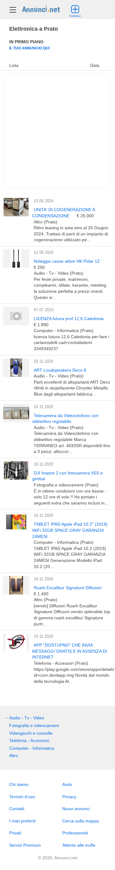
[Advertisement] (57, 131)
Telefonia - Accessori (29, 740)
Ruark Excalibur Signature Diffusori (68, 587)
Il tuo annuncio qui (29, 48)
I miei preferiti (22, 820)
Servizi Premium (25, 845)
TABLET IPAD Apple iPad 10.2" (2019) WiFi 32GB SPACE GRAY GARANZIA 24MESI (70, 530)
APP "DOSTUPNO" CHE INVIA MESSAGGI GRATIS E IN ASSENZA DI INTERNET (69, 651)
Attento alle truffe (78, 845)
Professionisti (75, 832)
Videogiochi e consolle (30, 733)
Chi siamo (19, 784)
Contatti (16, 808)
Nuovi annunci (76, 808)
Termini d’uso (22, 796)
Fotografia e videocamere (34, 725)
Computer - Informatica (31, 748)
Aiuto (67, 784)
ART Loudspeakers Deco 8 (60, 370)
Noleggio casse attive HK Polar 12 (67, 261)
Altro (13, 755)
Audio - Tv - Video (26, 717)
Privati (15, 832)
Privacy (69, 796)
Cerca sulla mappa (80, 820)
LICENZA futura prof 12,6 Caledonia (69, 318)
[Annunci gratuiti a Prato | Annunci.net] (41, 8)
